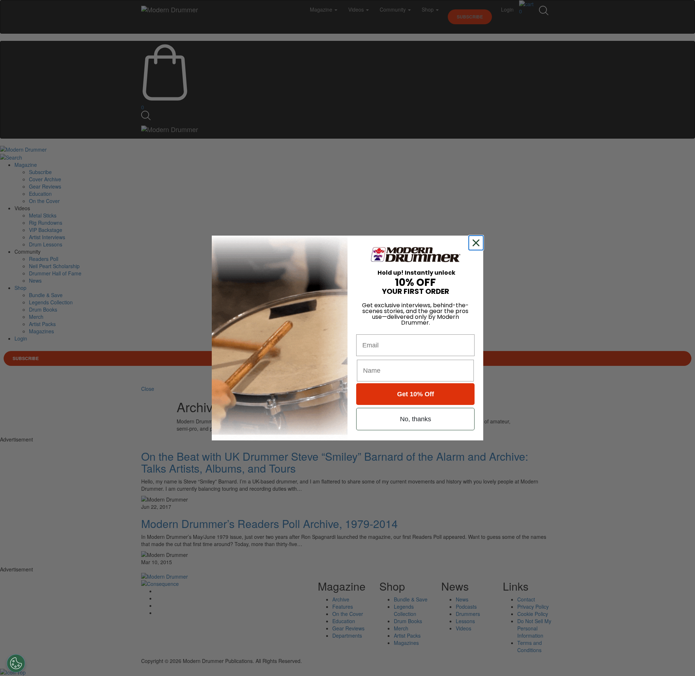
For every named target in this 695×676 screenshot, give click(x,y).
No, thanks (415, 419)
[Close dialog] (477, 243)
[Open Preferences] (16, 663)
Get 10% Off (415, 394)
